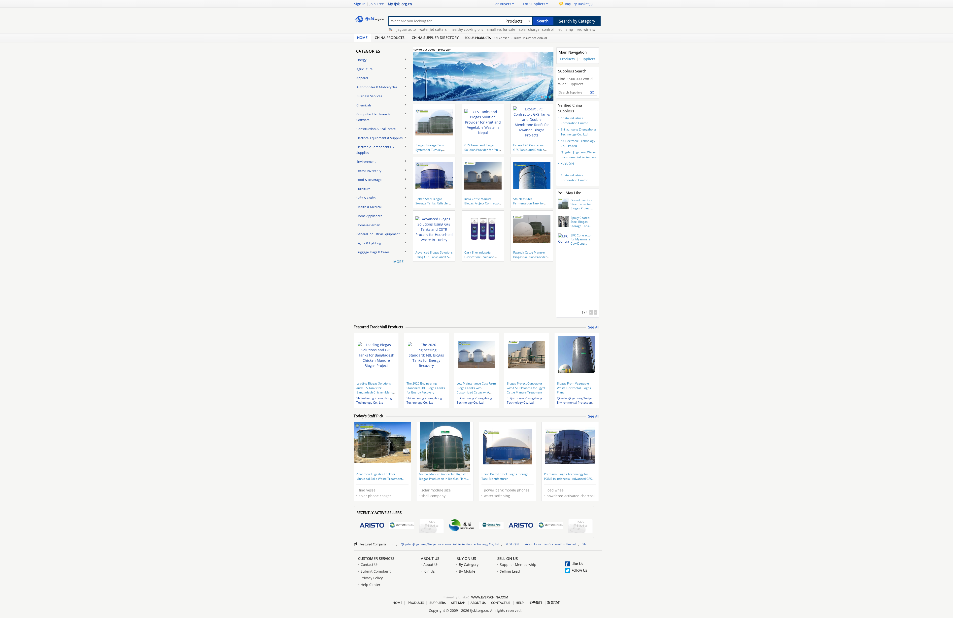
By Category (468, 564)
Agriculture (364, 69)
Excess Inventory (368, 170)
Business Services (369, 96)
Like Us (577, 563)
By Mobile (467, 571)
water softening (497, 495)
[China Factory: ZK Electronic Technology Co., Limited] (431, 526)
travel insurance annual (530, 38)
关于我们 (535, 602)
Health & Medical (368, 207)
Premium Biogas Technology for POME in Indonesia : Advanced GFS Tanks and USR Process (568, 477)
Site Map (458, 602)
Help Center (370, 584)
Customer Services (376, 558)
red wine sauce (555, 29)
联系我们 (553, 602)
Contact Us (369, 564)
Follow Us (579, 570)
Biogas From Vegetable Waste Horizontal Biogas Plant (574, 387)
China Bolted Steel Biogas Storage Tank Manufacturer (505, 476)
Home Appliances (369, 216)
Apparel (362, 78)
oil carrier (501, 38)
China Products (390, 37)
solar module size (436, 490)
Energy (361, 60)
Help (520, 602)
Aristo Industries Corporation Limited (574, 120)
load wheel (555, 490)
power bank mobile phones (506, 490)
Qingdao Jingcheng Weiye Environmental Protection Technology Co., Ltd (578, 155)
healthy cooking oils (432, 29)
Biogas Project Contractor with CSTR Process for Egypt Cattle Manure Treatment (526, 387)
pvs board (580, 29)
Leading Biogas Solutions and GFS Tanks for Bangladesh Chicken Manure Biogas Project (376, 390)
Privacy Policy (372, 578)
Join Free (377, 3)
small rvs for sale (467, 29)
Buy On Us (466, 558)
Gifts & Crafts (365, 197)
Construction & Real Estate (376, 129)
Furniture (363, 189)
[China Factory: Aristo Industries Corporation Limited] (372, 526)
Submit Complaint (376, 571)
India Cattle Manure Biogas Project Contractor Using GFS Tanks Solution (482, 203)
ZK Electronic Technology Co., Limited (578, 143)
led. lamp (531, 29)
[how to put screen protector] (483, 79)
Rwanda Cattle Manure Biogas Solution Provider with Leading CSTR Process (531, 256)
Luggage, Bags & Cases (372, 252)
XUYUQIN (567, 164)
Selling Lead (510, 571)
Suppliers (587, 59)
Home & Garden (368, 225)
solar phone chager (375, 495)
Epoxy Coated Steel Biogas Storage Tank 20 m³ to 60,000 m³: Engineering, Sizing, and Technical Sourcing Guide (581, 222)
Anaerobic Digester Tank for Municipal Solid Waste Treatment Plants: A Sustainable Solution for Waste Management (379, 477)
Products (567, 59)
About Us (430, 558)
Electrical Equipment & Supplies (379, 138)
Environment (366, 161)
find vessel (367, 490)
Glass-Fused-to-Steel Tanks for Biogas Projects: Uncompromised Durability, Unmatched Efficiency (582, 204)
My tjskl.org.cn (400, 3)
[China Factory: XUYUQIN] (491, 526)
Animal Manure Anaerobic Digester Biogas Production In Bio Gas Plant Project (443, 477)
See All (593, 327)
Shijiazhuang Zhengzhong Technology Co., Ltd (578, 131)
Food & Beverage (368, 179)
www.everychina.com (489, 597)
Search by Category (577, 21)
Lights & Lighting (368, 243)
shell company (433, 495)
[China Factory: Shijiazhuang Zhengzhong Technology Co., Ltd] (401, 526)
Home (362, 37)
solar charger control (502, 29)
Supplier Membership (518, 564)
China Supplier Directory (435, 37)
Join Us (429, 571)
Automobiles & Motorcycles (376, 87)
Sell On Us (507, 558)
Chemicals (363, 105)
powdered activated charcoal (570, 495)
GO (592, 92)
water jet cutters (398, 29)
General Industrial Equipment (378, 234)
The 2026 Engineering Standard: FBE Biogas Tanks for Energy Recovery (426, 387)
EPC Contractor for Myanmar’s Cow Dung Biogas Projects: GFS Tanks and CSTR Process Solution (582, 239)
